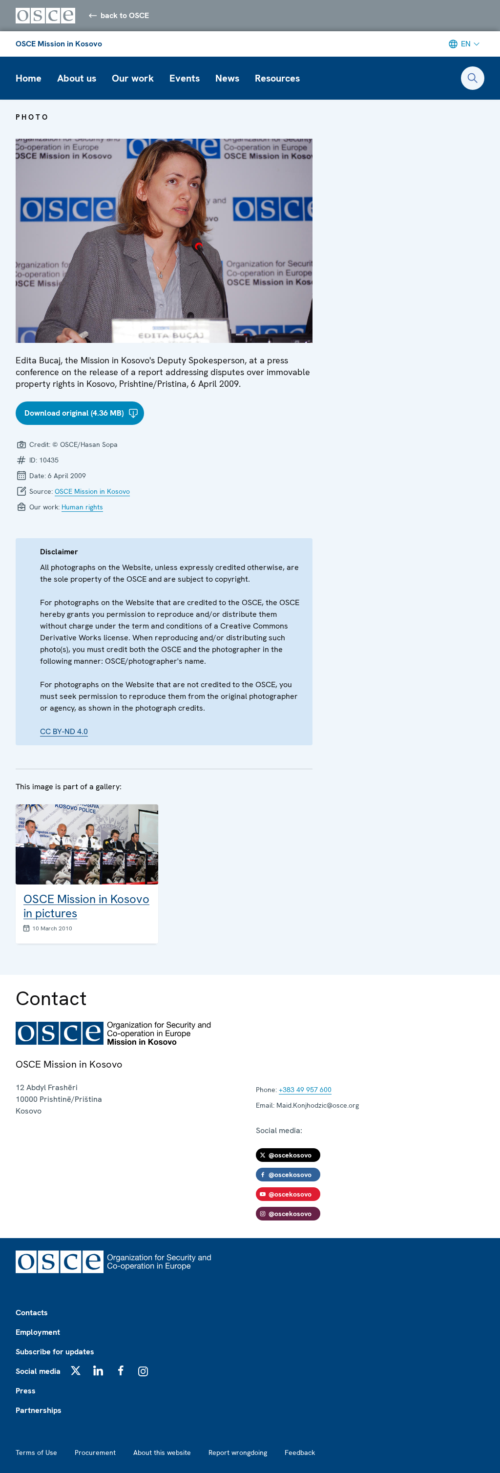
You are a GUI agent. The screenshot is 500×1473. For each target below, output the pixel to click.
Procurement (95, 1452)
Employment (38, 1332)
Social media (38, 1371)
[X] (75, 1370)
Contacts (32, 1312)
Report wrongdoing (237, 1452)
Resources (277, 78)
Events (184, 78)
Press (26, 1391)
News (227, 78)
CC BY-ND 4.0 (64, 731)
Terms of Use (36, 1452)
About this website (162, 1452)
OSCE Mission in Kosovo (59, 44)
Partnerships (39, 1410)
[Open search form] (472, 78)
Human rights (82, 507)
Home (29, 78)
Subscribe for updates (55, 1352)
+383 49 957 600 (305, 1089)
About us (76, 78)
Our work (133, 78)
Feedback (300, 1452)
